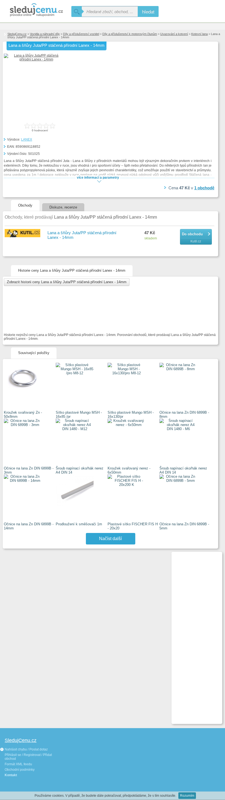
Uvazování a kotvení (174, 34)
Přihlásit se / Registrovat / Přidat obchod (28, 757)
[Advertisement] (194, 635)
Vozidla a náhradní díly (45, 34)
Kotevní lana (199, 34)
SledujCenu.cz (17, 34)
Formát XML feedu (18, 764)
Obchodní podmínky (20, 770)
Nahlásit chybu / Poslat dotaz (26, 749)
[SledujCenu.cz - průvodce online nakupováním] (35, 10)
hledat (148, 11)
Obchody (25, 205)
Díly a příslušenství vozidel (81, 34)
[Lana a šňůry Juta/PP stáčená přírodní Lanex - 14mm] (34, 59)
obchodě (204, 187)
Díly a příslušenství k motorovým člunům (129, 34)
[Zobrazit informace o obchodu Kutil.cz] (23, 233)
